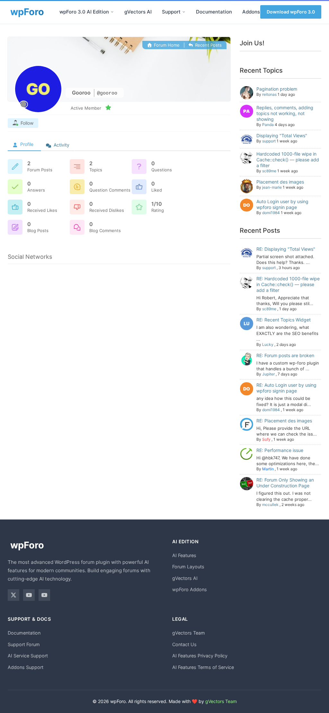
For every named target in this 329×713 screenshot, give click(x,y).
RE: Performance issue (279, 450)
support (269, 141)
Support (171, 12)
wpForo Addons (189, 589)
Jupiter (268, 374)
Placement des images (280, 182)
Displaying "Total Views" (281, 135)
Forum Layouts (188, 566)
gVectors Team (188, 633)
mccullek (270, 504)
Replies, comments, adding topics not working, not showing (284, 113)
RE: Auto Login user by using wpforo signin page (286, 387)
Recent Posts (208, 45)
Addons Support (25, 667)
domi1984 (271, 212)
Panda (268, 124)
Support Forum (24, 644)
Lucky (267, 344)
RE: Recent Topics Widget (283, 319)
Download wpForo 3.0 (291, 11)
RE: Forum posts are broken (285, 355)
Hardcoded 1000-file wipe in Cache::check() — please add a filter (287, 159)
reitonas (269, 94)
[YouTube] (29, 595)
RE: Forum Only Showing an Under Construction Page (285, 482)
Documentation (214, 12)
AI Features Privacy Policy (199, 655)
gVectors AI (138, 12)
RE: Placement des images (284, 420)
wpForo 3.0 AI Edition (84, 12)
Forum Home (166, 45)
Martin (268, 468)
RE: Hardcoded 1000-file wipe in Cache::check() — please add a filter (288, 284)
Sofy (266, 439)
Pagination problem (276, 89)
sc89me (269, 170)
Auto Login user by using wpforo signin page (282, 204)
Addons (251, 12)
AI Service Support (28, 655)
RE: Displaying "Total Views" (285, 249)
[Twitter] (13, 595)
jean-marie (272, 187)
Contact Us (184, 644)
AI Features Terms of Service (203, 667)
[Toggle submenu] (112, 12)
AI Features (184, 555)
